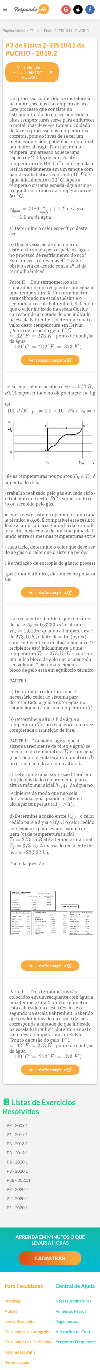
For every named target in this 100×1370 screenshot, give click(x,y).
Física (34, 30)
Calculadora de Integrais (27, 1331)
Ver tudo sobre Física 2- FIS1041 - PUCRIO (29, 72)
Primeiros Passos (70, 1311)
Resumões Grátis (20, 1352)
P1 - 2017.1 (17, 1134)
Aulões (11, 1311)
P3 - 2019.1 (17, 1152)
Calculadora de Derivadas (28, 1341)
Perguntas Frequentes (75, 1341)
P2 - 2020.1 (17, 1161)
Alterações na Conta (74, 1331)
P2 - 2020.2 (17, 1198)
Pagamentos (66, 1321)
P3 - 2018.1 (17, 1143)
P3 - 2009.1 (17, 1125)
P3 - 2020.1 (17, 1170)
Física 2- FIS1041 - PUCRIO (66, 30)
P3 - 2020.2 (17, 1189)
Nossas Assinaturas (73, 1300)
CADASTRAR (50, 1258)
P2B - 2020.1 (18, 1180)
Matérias (13, 1300)
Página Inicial (14, 30)
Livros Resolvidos (21, 1321)
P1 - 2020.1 (17, 1207)
